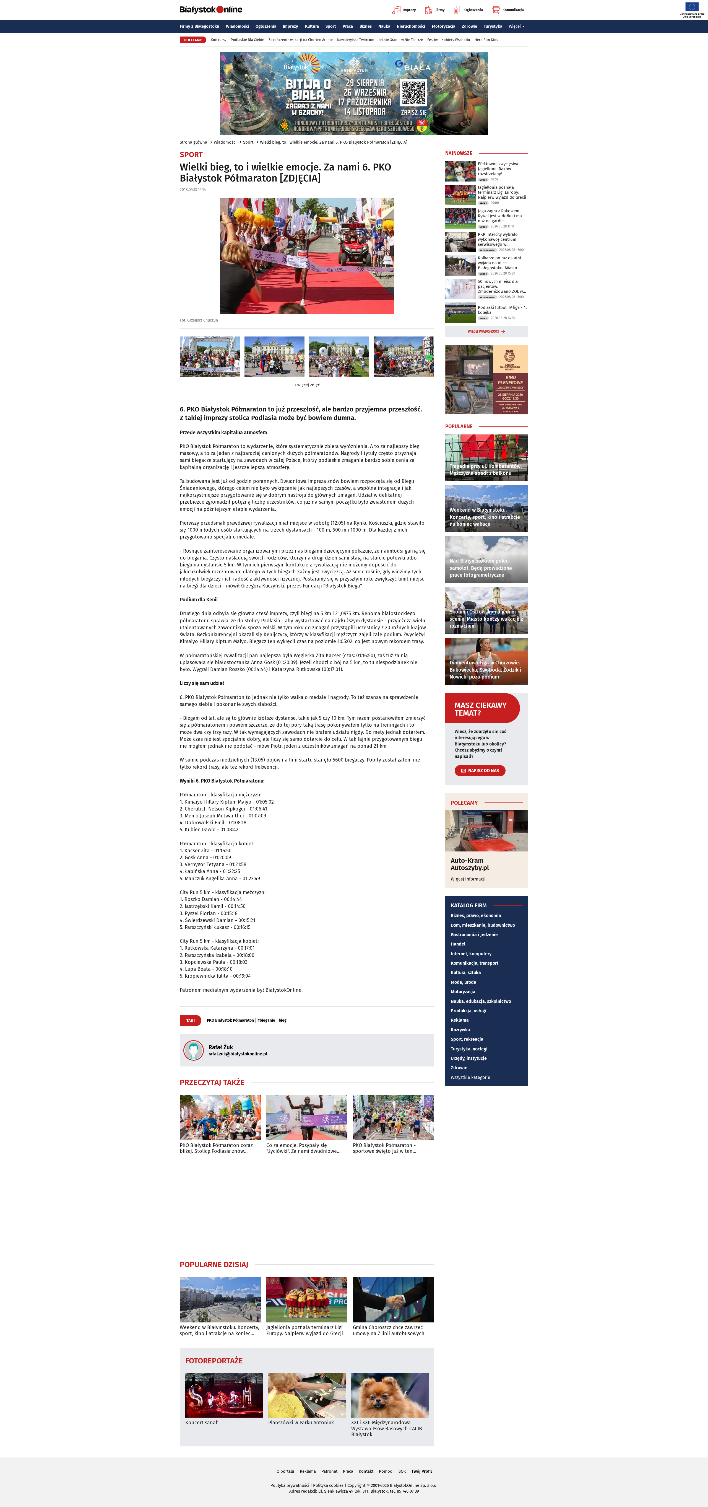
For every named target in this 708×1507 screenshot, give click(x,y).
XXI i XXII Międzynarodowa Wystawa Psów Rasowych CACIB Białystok (386, 1429)
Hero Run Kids (486, 40)
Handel (458, 944)
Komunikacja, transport (474, 963)
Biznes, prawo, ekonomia (476, 915)
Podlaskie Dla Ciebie (247, 40)
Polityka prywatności (289, 1485)
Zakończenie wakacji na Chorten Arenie (301, 40)
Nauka (384, 26)
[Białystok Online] (211, 10)
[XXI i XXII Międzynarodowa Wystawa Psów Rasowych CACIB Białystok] (390, 1395)
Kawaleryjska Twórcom (355, 40)
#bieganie (266, 1020)
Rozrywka (460, 1029)
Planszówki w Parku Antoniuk (301, 1423)
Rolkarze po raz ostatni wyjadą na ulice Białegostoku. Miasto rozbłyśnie (499, 262)
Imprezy (409, 10)
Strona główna (193, 142)
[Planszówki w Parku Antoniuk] (307, 1395)
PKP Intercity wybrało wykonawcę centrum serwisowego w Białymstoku (498, 239)
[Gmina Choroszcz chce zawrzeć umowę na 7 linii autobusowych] (393, 1299)
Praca (348, 26)
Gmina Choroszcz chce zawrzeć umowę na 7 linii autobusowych (389, 1331)
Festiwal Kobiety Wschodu (448, 40)
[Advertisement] (307, 1207)
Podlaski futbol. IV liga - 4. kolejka (502, 310)
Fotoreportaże (214, 1360)
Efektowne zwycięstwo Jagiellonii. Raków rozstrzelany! (499, 168)
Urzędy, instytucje (469, 1058)
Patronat (329, 1471)
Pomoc (385, 1471)
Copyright (356, 1485)
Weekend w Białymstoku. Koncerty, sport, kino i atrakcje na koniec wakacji (219, 1331)
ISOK (401, 1471)
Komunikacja (513, 10)
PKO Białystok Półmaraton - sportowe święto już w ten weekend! (384, 1148)
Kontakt (366, 1471)
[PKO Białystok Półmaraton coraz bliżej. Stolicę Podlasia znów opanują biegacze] (220, 1117)
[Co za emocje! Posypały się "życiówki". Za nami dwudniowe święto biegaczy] (306, 1117)
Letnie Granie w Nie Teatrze (401, 40)
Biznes (366, 26)
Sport (331, 26)
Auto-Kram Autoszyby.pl (470, 864)
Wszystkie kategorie (470, 1077)
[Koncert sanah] (224, 1395)
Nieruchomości (411, 26)
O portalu (285, 1471)
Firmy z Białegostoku (199, 26)
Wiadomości (237, 26)
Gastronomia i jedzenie (474, 934)
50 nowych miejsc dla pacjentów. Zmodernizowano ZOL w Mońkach (500, 286)
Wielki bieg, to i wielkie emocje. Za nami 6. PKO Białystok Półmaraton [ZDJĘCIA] (333, 142)
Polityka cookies (328, 1485)
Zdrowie (469, 26)
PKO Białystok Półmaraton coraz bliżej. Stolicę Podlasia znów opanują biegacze (216, 1148)
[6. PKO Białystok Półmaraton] (210, 356)
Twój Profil (422, 1471)
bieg (283, 1020)
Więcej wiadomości (483, 331)
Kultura (312, 26)
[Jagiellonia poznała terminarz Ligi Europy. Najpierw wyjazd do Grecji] (306, 1299)
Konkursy (218, 40)
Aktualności (487, 250)
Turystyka (493, 26)
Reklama (460, 1020)
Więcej (515, 26)
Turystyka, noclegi (469, 1049)
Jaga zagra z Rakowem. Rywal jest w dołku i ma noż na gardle (500, 215)
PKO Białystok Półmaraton (230, 1020)
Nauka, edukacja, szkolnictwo (481, 1001)
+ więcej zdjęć (307, 384)
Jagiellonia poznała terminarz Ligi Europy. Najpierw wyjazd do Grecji (304, 1331)
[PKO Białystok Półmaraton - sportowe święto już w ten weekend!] (393, 1117)
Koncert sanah (202, 1423)
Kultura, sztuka (466, 972)
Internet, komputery (471, 953)
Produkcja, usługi (468, 1010)
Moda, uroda (463, 982)
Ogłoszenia (473, 10)
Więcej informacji (468, 879)
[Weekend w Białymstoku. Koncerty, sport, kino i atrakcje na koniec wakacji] (220, 1299)
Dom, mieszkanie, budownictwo (483, 925)
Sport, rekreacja (467, 1039)
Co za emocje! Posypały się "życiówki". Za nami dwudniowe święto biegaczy (301, 1148)
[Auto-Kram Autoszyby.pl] (486, 830)
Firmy (440, 10)
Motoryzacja (443, 26)
